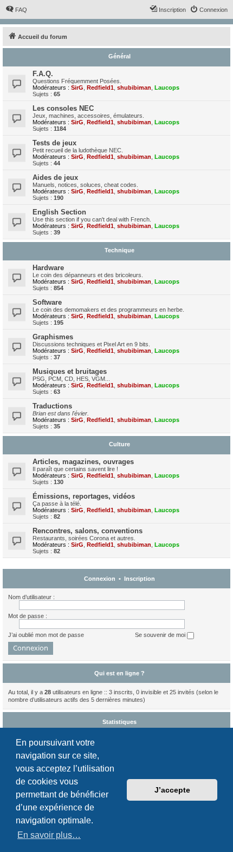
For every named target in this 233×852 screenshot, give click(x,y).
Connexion (99, 578)
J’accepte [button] (172, 790)
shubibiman (134, 87)
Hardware (48, 268)
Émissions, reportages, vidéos (84, 496)
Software (47, 302)
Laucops (166, 87)
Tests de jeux (54, 143)
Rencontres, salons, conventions (88, 531)
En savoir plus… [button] (49, 835)
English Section (59, 212)
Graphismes (53, 337)
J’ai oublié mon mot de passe (46, 635)
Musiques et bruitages (70, 371)
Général (119, 56)
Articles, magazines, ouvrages (83, 462)
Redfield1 (100, 87)
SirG (77, 87)
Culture (119, 444)
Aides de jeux (55, 177)
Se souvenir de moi (161, 635)
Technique (119, 250)
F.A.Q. (43, 74)
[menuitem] (16, 9)
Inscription (139, 578)
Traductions (52, 406)
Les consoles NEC (63, 108)
